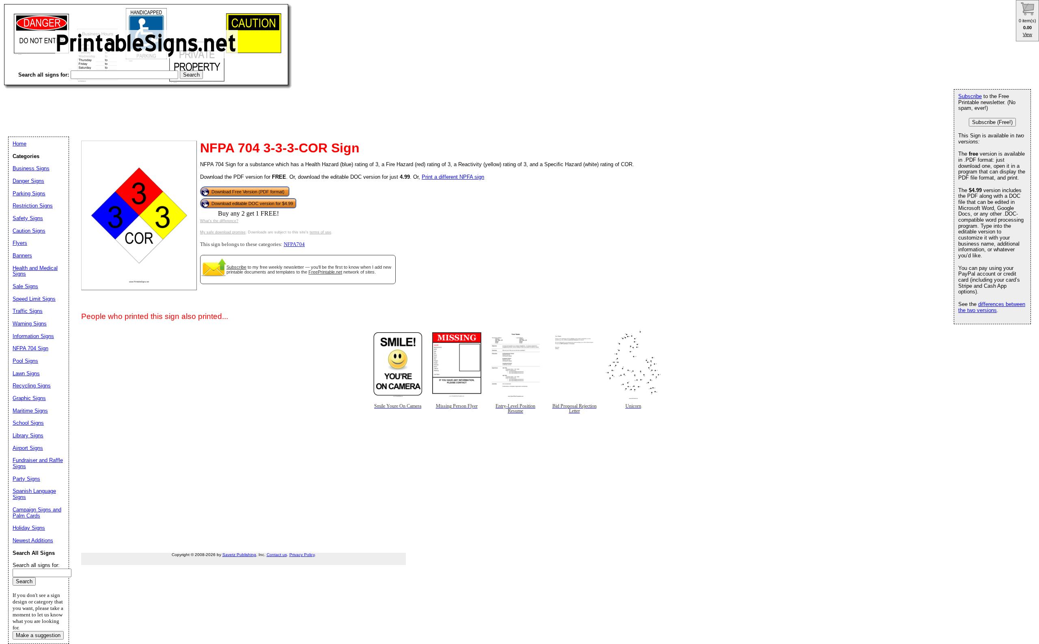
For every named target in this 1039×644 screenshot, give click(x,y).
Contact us (277, 554)
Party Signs (26, 479)
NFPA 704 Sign (30, 348)
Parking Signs (29, 193)
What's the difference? (219, 221)
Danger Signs (28, 181)
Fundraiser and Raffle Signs (38, 463)
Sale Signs (25, 286)
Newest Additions (33, 540)
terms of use (320, 232)
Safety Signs (28, 218)
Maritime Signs (30, 411)
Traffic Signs (28, 311)
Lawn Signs (26, 373)
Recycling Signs (32, 386)
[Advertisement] (152, 105)
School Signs (28, 423)
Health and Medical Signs (35, 271)
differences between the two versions (991, 307)
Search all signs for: (36, 565)
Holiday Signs (29, 528)
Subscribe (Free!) (992, 122)
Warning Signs (30, 324)
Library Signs (28, 435)
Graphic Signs (29, 398)
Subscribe (236, 267)
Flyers (20, 243)
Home (19, 144)
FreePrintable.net (325, 272)
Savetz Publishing (239, 554)
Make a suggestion (38, 635)
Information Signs (33, 336)
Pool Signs (25, 361)
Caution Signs (29, 231)
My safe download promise (223, 232)
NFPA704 (294, 244)
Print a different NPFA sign (453, 177)
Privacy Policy (302, 554)
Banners (22, 255)
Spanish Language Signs (34, 494)
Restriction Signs (33, 206)
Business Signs (31, 168)
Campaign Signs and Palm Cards (37, 513)
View (1027, 34)
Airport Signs (28, 448)
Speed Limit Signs (34, 299)
